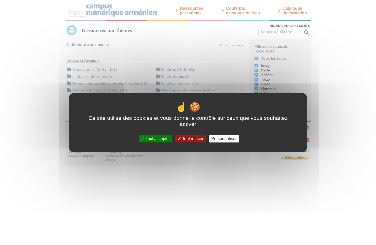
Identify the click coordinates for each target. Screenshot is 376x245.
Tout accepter (157, 138)
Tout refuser (192, 138)
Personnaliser (224, 138)
